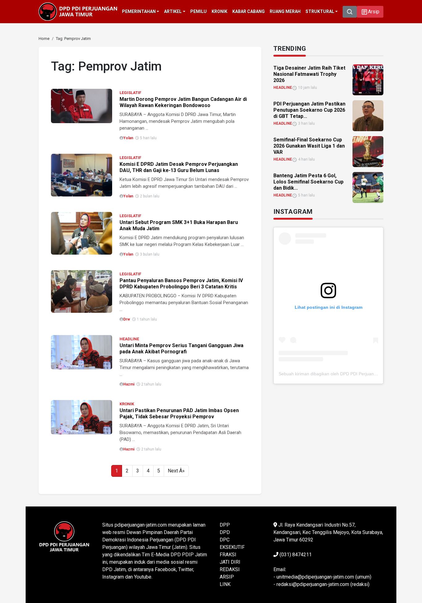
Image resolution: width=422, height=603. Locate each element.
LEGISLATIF (130, 92)
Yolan (128, 138)
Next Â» (176, 471)
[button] (370, 12)
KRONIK (127, 404)
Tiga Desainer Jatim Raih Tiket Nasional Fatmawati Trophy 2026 (309, 74)
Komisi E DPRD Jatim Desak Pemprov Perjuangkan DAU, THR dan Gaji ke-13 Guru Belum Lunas (179, 167)
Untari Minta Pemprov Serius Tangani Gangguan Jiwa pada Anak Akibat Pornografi (181, 348)
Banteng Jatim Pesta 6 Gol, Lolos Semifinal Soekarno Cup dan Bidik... (308, 182)
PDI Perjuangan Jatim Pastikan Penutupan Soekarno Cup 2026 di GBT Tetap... (309, 110)
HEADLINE (129, 339)
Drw (126, 319)
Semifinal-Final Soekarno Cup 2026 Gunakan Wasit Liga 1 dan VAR (309, 146)
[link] (81, 106)
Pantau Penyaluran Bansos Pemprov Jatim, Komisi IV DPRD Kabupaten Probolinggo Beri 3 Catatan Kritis (181, 284)
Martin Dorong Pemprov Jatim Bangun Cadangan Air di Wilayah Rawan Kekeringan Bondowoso (183, 102)
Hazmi (128, 384)
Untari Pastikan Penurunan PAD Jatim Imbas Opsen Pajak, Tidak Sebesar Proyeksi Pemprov (179, 413)
